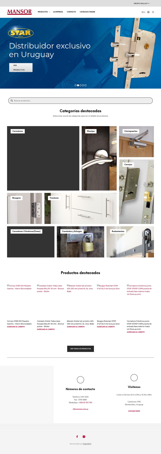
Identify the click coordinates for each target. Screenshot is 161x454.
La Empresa (58, 12)
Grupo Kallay (141, 3)
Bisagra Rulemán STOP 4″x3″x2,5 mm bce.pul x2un (108, 322)
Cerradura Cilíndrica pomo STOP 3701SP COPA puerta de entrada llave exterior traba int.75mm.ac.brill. (139, 325)
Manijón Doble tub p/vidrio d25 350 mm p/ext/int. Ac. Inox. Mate (80, 322)
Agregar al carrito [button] (16, 327)
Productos (43, 12)
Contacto (71, 12)
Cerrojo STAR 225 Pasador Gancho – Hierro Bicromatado (19, 322)
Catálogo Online (87, 12)
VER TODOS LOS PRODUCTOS (80, 349)
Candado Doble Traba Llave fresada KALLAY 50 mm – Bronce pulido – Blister (50, 323)
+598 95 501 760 (85, 402)
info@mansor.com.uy (80, 409)
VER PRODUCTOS (19, 67)
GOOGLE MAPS (134, 411)
